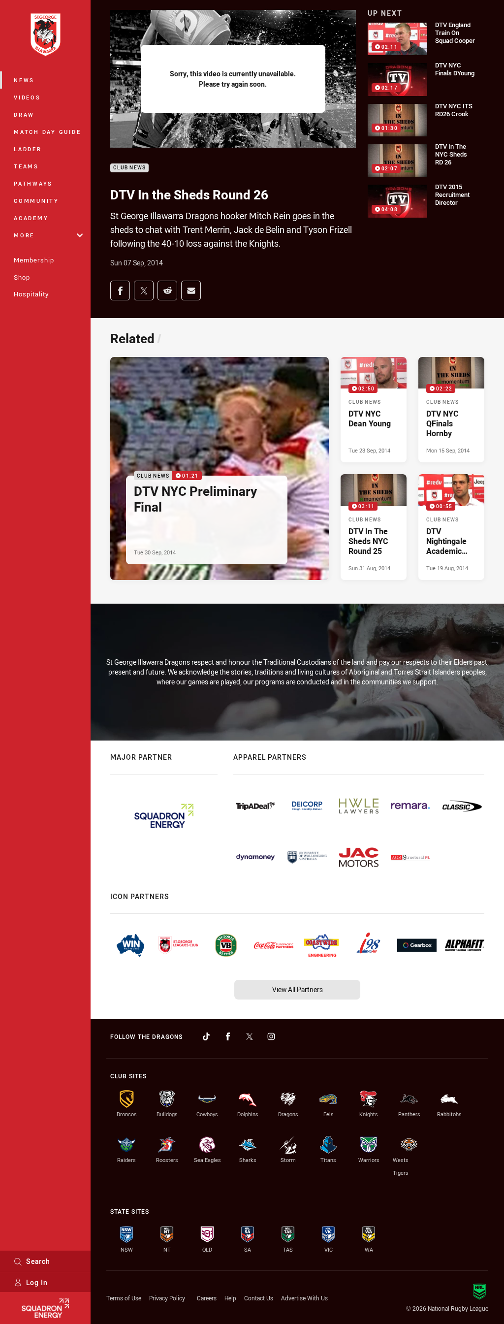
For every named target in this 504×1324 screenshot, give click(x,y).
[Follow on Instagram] (271, 1036)
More (24, 235)
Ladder (28, 149)
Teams (26, 166)
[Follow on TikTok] (206, 1036)
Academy (31, 218)
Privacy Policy (167, 1298)
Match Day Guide (47, 131)
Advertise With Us (304, 1298)
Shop (22, 277)
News (24, 80)
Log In (37, 1282)
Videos (27, 97)
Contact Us (258, 1298)
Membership (34, 260)
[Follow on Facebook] (228, 1036)
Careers (207, 1298)
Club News (129, 168)
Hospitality (31, 294)
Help (230, 1298)
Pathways (33, 183)
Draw (24, 114)
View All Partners (297, 989)
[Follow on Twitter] (249, 1036)
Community (36, 200)
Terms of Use (123, 1298)
